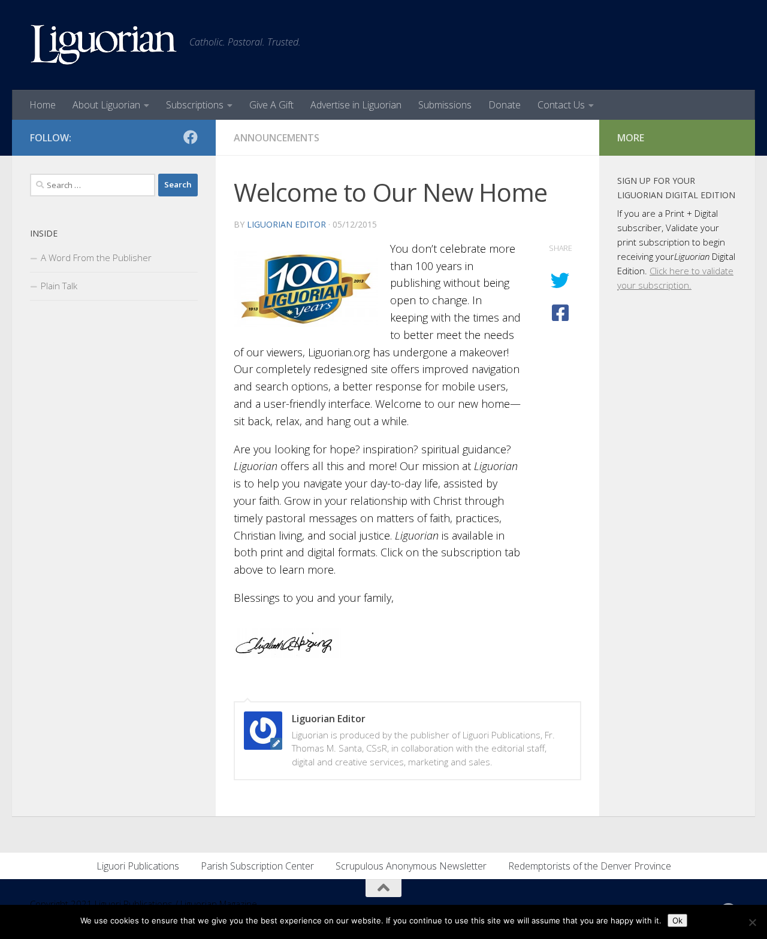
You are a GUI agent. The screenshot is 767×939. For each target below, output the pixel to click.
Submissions (445, 104)
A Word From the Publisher (96, 257)
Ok (677, 920)
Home (42, 104)
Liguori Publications (137, 866)
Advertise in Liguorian (355, 104)
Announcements (276, 137)
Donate (504, 104)
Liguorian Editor (286, 224)
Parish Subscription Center (257, 866)
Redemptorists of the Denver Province (589, 866)
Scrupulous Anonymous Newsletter (411, 866)
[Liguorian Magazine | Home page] (103, 45)
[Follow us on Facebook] (190, 137)
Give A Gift (271, 104)
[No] (752, 922)
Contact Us (561, 104)
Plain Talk (59, 286)
